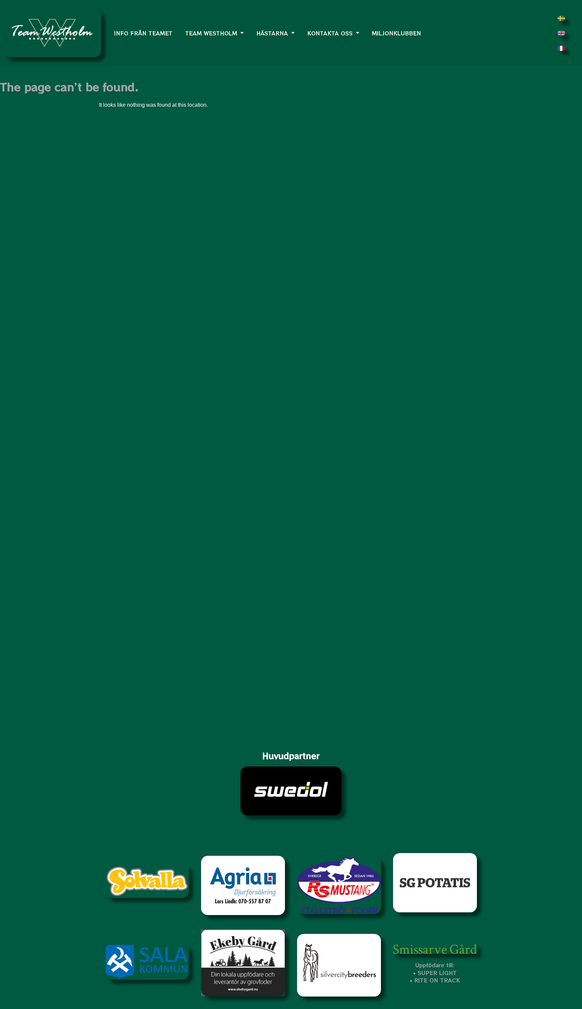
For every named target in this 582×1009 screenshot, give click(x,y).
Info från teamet (143, 33)
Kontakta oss (330, 33)
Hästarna (272, 33)
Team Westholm (211, 33)
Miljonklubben (396, 33)
